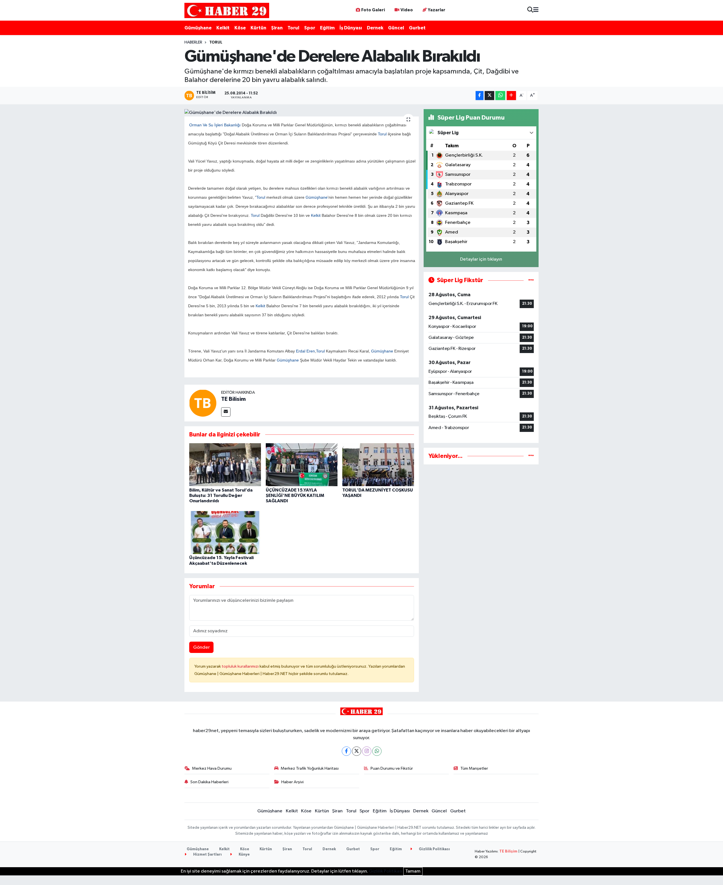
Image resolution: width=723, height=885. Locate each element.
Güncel (396, 27)
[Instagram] (366, 751)
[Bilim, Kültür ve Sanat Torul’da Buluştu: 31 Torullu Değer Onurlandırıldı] (225, 464)
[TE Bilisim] (202, 403)
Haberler (193, 42)
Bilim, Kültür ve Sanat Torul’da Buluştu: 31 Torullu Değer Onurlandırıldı (220, 495)
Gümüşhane (198, 27)
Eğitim (327, 27)
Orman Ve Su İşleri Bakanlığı (215, 125)
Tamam (413, 871)
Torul (293, 27)
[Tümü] (531, 456)
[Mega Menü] (536, 10)
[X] (356, 751)
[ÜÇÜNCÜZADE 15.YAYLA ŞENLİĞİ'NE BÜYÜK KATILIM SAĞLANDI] (301, 464)
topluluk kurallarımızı (241, 666)
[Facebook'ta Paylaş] (480, 95)
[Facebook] (346, 751)
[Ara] (530, 10)
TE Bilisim (233, 399)
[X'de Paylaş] (489, 95)
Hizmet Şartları (207, 854)
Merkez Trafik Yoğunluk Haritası (310, 768)
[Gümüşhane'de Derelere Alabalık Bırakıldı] (301, 112)
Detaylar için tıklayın (481, 259)
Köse (240, 27)
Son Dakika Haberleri (209, 782)
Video (406, 10)
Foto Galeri (373, 10)
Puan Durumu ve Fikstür (392, 768)
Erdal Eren (305, 351)
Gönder (201, 647)
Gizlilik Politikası (434, 849)
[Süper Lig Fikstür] (531, 280)
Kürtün (258, 27)
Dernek (375, 27)
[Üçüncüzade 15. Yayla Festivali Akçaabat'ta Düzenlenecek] (225, 532)
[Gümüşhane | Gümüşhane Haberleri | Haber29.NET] (226, 10)
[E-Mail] (225, 412)
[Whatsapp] (377, 751)
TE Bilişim (508, 851)
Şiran (277, 27)
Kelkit (223, 27)
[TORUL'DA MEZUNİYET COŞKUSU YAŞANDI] (378, 464)
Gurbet (417, 27)
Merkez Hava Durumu (212, 768)
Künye (244, 854)
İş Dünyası (350, 27)
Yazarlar (436, 10)
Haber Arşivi (292, 782)
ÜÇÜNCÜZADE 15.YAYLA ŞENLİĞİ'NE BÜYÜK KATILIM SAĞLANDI (295, 495)
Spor (309, 27)
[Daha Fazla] (511, 95)
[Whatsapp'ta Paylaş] (500, 95)
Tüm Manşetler (474, 768)
